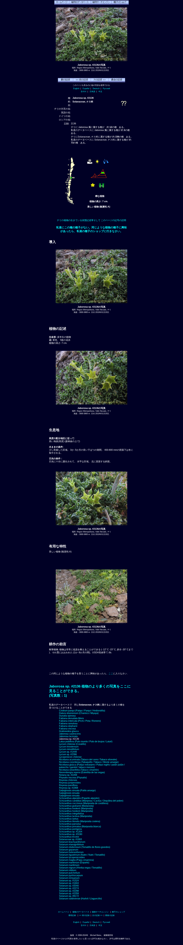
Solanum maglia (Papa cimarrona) (76, 860)
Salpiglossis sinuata (69, 793)
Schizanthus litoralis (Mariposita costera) (79, 821)
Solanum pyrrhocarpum (71, 875)
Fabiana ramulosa (68, 723)
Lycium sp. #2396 (68, 754)
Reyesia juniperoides (70, 782)
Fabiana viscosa (67, 728)
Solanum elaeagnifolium (71, 844)
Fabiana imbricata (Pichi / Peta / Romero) (80, 721)
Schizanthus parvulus (70, 824)
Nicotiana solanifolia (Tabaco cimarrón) (79, 770)
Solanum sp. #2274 (69, 888)
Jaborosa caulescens (70, 734)
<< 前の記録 (84, 915)
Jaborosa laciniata (68, 736)
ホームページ (63, 912)
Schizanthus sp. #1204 (70, 831)
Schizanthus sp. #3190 (70, 834)
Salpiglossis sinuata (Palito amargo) (77, 790)
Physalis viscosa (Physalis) (73, 777)
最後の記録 (110, 915)
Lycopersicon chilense (70, 757)
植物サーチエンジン (100, 912)
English (76, 88)
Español (86, 88)
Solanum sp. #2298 (69, 891)
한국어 (83, 91)
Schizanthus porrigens (70, 829)
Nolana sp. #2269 (68, 775)
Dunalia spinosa (67, 716)
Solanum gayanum (68, 849)
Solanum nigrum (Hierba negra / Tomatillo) (80, 867)
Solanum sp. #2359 (69, 893)
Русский (106, 88)
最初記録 (72, 915)
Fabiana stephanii (68, 726)
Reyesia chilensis (68, 780)
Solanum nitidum (67, 870)
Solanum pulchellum (69, 873)
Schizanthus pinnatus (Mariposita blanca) (80, 826)
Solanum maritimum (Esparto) (74, 862)
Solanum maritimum (69, 865)
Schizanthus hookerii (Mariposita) (76, 808)
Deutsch (96, 88)
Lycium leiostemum (68, 746)
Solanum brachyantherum (72, 842)
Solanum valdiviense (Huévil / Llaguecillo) (80, 898)
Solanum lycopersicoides (72, 857)
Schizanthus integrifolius (71, 813)
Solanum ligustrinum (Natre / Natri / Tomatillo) (82, 855)
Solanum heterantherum (71, 852)
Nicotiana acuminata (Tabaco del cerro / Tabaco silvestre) (88, 759)
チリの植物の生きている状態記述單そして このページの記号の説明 (91, 220)
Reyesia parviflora (68, 785)
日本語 (92, 91)
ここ (111, 673)
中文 (100, 91)
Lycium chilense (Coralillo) (72, 744)
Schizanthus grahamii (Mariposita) (76, 806)
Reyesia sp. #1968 (68, 788)
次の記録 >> (97, 915)
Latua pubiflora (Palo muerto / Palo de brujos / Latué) (85, 741)
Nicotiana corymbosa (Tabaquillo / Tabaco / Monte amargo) (89, 762)
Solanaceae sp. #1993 (70, 839)
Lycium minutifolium (69, 749)
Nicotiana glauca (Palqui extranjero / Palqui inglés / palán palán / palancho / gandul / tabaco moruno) (92, 765)
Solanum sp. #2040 (69, 885)
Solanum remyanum (69, 878)
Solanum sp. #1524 (69, 880)
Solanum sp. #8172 (69, 896)
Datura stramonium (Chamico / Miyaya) (79, 713)
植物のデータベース (80, 912)
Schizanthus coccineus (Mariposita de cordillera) (83, 803)
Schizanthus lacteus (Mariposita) (75, 816)
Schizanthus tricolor (69, 837)
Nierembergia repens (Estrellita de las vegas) (82, 772)
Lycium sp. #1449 (68, 752)
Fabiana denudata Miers (71, 718)
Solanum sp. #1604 (69, 883)
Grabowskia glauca (69, 731)
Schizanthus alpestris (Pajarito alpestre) (79, 798)
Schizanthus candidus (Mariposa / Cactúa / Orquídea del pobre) (91, 800)
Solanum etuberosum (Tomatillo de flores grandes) (84, 847)
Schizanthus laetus (68, 819)
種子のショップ (118, 912)
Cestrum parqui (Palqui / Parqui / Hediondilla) (82, 710)
